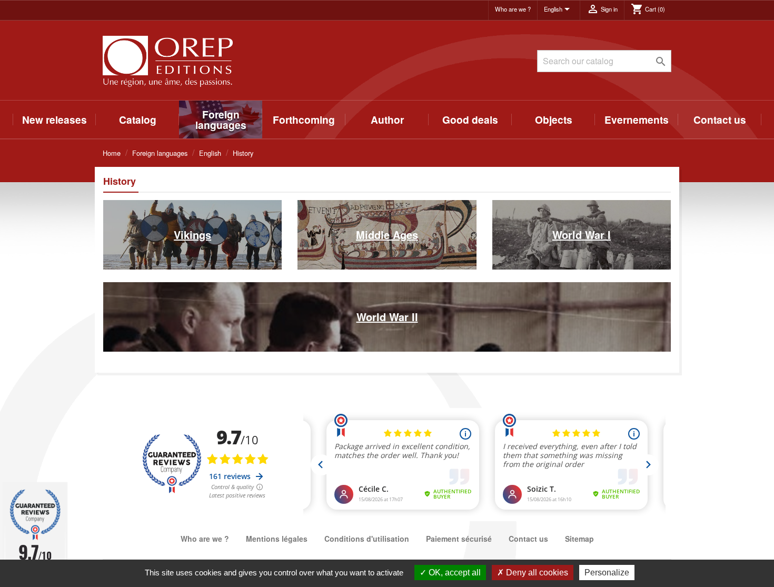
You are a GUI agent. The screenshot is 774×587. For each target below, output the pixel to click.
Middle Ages (387, 234)
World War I (581, 234)
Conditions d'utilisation (366, 538)
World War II (387, 316)
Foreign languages (220, 119)
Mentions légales (276, 538)
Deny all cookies (536, 572)
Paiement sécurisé (459, 538)
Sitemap (579, 538)
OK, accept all (453, 572)
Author (387, 119)
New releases (54, 119)
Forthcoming (304, 119)
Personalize (606, 572)
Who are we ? (513, 9)
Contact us (719, 119)
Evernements (636, 119)
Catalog (137, 119)
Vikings (192, 234)
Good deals (470, 119)
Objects (553, 119)
